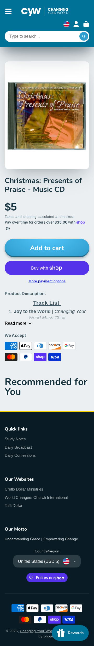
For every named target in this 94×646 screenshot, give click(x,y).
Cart (86, 24)
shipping (30, 216)
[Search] (83, 36)
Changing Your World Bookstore (46, 631)
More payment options (47, 281)
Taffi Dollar (13, 505)
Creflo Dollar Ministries (24, 489)
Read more (15, 323)
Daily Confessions (20, 455)
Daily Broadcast (18, 447)
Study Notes (15, 439)
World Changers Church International (36, 497)
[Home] (44, 11)
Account (76, 24)
